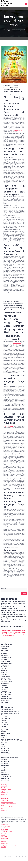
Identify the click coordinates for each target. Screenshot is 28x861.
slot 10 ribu (4, 836)
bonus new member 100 (7, 807)
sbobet (3, 731)
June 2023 (4, 702)
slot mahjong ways (18, 130)
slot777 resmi (4, 829)
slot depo (4, 759)
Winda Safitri (6, 630)
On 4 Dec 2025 (7, 85)
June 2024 (4, 687)
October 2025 (5, 661)
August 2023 (5, 700)
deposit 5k (4, 717)
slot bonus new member (8, 756)
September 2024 (6, 682)
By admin (16, 85)
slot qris (3, 770)
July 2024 (4, 685)
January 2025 (5, 678)
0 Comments (14, 87)
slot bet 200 (5, 748)
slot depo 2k (4, 794)
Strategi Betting (6, 776)
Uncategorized (8, 303)
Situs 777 (4, 737)
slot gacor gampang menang (8, 803)
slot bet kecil (5, 750)
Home (13, 28)
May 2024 (4, 689)
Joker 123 (4, 720)
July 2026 (4, 648)
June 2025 (4, 669)
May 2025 (4, 670)
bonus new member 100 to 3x (10, 711)
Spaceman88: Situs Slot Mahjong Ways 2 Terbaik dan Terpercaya (13, 92)
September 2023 (6, 698)
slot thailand (4, 833)
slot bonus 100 (5, 754)
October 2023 (5, 696)
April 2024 (4, 691)
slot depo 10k (5, 761)
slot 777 (3, 746)
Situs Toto (4, 743)
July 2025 (4, 667)
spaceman (3, 841)
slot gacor (4, 767)
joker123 (3, 787)
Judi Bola (4, 722)
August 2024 (5, 683)
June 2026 (4, 650)
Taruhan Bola (5, 778)
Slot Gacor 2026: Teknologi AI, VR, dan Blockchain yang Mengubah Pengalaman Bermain (13, 603)
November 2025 (6, 659)
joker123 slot (4, 828)
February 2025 (5, 676)
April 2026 (4, 654)
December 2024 (6, 680)
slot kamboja (4, 838)
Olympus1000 (5, 730)
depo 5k (3, 791)
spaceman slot (5, 812)
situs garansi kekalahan (7, 801)
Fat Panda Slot (5, 718)
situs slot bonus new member (10, 739)
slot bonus (4, 752)
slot (2, 808)
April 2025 (4, 672)
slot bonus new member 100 (9, 757)
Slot (6, 87)
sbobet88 (4, 735)
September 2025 (6, 663)
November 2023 (6, 695)
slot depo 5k (5, 765)
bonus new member (7, 709)
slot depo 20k (5, 763)
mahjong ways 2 (5, 800)
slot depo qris (4, 843)
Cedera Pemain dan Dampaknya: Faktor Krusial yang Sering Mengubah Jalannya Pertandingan (13, 616)
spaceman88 (5, 774)
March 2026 (4, 655)
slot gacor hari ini (6, 769)
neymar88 (4, 728)
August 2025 (5, 665)
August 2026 (5, 646)
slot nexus (3, 840)
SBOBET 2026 (5, 733)
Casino (3, 715)
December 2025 (6, 657)
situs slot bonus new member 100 (11, 741)
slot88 (3, 805)
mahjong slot (17, 342)
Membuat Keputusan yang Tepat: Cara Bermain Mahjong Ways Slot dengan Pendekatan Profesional (14, 309)
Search (4, 589)
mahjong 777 (4, 792)
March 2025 (4, 674)
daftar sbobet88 (5, 826)
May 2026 (4, 652)
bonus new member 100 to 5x (10, 713)
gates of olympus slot (6, 831)
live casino (4, 724)
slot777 (3, 772)
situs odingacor (8, 426)
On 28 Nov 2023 (8, 301)
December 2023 (6, 693)
